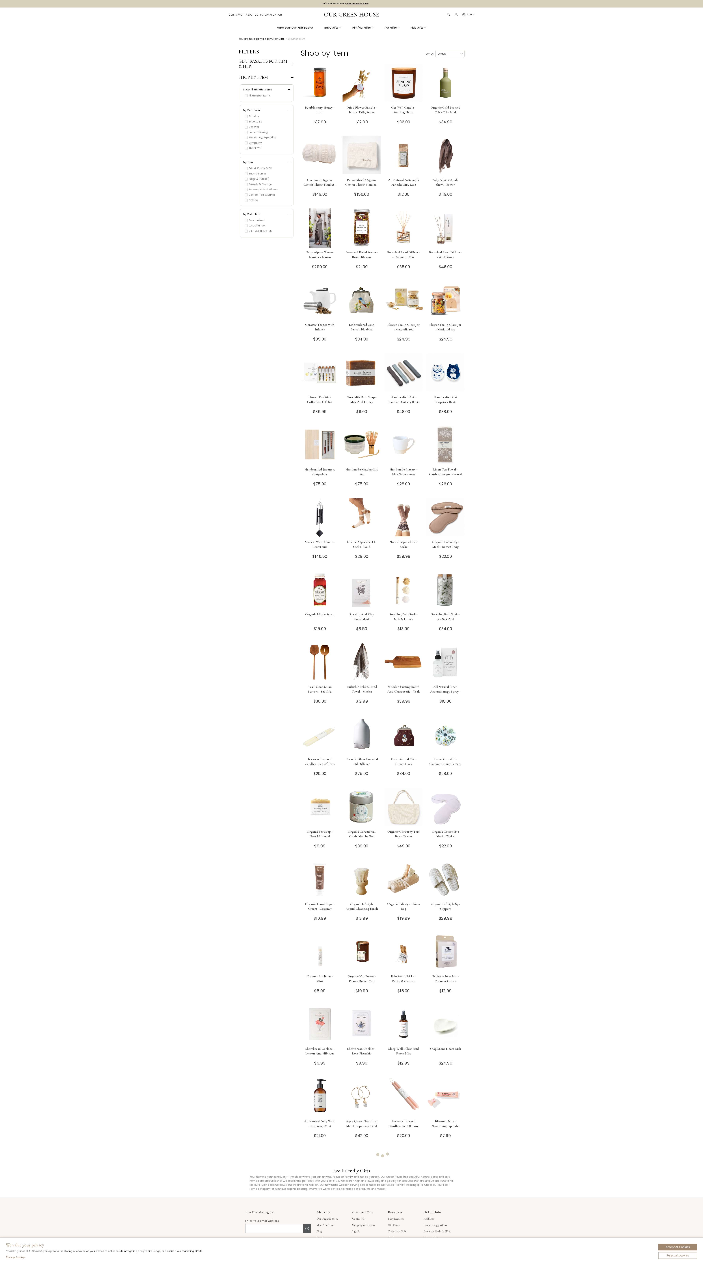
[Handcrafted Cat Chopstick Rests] (445, 373)
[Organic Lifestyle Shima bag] (403, 879)
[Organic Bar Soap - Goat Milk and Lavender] (320, 807)
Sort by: (430, 53)
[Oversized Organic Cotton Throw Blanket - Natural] (320, 155)
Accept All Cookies (678, 1247)
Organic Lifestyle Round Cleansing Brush (361, 906)
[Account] (456, 14)
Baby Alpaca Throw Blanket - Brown (319, 254)
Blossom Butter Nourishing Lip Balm (446, 1123)
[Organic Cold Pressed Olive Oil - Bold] (445, 83)
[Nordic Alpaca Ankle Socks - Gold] (362, 517)
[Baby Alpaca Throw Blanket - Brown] (320, 228)
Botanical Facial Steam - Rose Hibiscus (361, 254)
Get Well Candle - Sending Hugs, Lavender (403, 112)
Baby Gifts (331, 27)
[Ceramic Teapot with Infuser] (320, 300)
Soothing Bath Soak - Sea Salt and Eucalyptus (445, 619)
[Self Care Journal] (320, 1169)
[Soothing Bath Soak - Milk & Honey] (403, 590)
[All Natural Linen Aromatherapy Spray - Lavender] (445, 662)
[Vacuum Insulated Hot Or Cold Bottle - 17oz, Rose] (403, 1169)
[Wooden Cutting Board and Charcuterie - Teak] (403, 662)
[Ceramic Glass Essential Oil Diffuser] (362, 735)
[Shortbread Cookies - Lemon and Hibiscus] (320, 1024)
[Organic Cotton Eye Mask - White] (445, 807)
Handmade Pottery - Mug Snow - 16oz (404, 471)
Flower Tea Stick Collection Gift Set (319, 399)
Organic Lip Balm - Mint (320, 978)
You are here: (247, 39)
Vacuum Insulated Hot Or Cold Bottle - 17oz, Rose (403, 1198)
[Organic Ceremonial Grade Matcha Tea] (362, 807)
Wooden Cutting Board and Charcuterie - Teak (403, 689)
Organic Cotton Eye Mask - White (445, 833)
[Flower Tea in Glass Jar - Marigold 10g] (445, 300)
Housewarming (258, 132)
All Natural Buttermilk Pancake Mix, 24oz (403, 182)
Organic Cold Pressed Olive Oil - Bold (445, 109)
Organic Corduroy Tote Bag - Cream (403, 833)
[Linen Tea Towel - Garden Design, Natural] (445, 445)
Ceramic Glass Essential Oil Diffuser (361, 761)
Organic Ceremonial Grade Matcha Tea (362, 833)
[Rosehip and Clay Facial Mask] (362, 590)
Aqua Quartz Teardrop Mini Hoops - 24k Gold (361, 1123)
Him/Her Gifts (361, 27)
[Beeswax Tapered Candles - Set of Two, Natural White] (320, 735)
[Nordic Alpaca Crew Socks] (403, 517)
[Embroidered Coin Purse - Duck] (403, 735)
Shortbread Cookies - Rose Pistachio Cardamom (361, 1053)
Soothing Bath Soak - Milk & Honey (403, 616)
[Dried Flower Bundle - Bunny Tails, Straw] (362, 83)
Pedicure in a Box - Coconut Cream (445, 978)
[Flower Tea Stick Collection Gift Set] (320, 373)
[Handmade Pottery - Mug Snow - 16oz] (403, 445)
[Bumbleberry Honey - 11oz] (320, 83)
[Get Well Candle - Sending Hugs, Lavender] (403, 83)
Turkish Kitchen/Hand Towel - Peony (361, 1195)
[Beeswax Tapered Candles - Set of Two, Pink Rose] (403, 1097)
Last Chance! (257, 225)
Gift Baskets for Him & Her (263, 64)
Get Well (254, 127)
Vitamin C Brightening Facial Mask (445, 1195)
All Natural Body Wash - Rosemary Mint (320, 1123)
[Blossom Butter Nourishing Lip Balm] (445, 1097)
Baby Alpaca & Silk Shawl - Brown (445, 182)
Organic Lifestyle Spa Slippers (445, 906)
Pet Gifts (391, 27)
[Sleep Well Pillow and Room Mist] (403, 1024)
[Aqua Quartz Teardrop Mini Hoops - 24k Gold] (362, 1097)
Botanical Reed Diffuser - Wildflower (445, 254)
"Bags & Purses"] (259, 179)
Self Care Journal (320, 1193)
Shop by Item (253, 77)
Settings (15, 1257)
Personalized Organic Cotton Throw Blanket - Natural (361, 184)
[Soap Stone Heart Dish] (445, 1024)
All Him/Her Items (260, 95)
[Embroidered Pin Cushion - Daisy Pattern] (445, 735)
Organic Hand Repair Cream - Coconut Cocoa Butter (320, 908)
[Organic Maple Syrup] (320, 590)
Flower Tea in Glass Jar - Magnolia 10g (404, 327)
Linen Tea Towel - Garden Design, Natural (445, 471)
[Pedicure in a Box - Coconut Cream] (445, 952)
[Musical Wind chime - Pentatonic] (320, 517)
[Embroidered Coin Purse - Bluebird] (362, 300)
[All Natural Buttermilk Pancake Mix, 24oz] (403, 155)
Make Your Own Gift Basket (295, 27)
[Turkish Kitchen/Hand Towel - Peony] (362, 1169)
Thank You (255, 148)
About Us (252, 14)
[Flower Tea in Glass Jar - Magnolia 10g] (403, 300)
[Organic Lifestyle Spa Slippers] (445, 879)
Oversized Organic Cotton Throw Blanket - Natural (320, 184)
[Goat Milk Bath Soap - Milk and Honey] (362, 373)
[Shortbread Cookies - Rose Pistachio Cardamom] (362, 1024)
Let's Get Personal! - (345, 3)
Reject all (677, 1255)
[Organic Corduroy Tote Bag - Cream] (403, 807)
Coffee (253, 200)
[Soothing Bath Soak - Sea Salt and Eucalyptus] (445, 590)
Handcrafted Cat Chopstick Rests (445, 399)
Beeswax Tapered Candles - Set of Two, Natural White (320, 764)
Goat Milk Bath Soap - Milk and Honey (362, 399)
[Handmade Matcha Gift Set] (362, 445)
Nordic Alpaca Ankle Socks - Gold (361, 544)
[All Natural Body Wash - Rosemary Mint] (320, 1097)
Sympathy (255, 143)
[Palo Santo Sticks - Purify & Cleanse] (403, 952)
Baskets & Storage (260, 184)
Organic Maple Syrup (319, 614)
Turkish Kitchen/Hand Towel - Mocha (361, 689)
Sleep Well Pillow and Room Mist (403, 1051)
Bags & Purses (257, 173)
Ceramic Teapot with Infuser (319, 327)
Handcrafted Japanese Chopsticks (319, 471)
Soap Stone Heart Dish (445, 1049)
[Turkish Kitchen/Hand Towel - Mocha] (362, 662)
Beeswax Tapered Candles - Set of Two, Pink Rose (403, 1126)
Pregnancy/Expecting (262, 137)
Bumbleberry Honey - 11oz (320, 109)
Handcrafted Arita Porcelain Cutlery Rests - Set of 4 (403, 402)
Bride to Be (255, 121)
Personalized (257, 220)
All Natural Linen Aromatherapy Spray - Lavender (445, 691)
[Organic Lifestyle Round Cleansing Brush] (362, 879)
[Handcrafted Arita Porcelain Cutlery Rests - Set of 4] (403, 373)
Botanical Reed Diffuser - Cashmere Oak (403, 254)
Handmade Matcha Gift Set (361, 471)
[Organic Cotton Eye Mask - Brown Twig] (445, 517)
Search (449, 15)
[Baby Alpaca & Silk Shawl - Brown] (445, 155)
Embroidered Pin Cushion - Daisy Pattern (445, 761)
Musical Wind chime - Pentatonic (320, 544)
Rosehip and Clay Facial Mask (361, 616)
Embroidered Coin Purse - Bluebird (361, 327)
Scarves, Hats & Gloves (263, 189)
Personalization (271, 14)
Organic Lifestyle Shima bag (403, 906)
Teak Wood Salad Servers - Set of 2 (320, 689)
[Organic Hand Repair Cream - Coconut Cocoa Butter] (320, 879)
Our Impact (236, 14)
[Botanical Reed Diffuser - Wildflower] (445, 228)
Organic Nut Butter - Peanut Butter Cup (361, 978)
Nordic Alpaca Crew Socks (404, 544)
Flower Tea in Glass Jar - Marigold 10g (445, 327)
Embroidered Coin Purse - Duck (403, 761)
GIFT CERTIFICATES (260, 231)
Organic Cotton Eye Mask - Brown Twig (445, 544)
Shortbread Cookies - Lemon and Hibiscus (319, 1051)
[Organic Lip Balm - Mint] (320, 952)
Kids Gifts (417, 27)
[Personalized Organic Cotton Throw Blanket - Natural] (362, 155)
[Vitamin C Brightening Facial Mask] (445, 1169)
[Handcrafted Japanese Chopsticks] (320, 445)
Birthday (254, 116)
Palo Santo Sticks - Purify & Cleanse (403, 978)
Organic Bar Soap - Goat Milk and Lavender (320, 836)
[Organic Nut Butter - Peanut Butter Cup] (362, 952)
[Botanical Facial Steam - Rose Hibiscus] (362, 228)
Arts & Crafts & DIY (261, 168)
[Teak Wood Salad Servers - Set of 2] (320, 662)
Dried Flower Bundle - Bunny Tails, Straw (362, 109)
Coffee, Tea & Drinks (262, 195)
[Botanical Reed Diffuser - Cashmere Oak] (403, 228)
